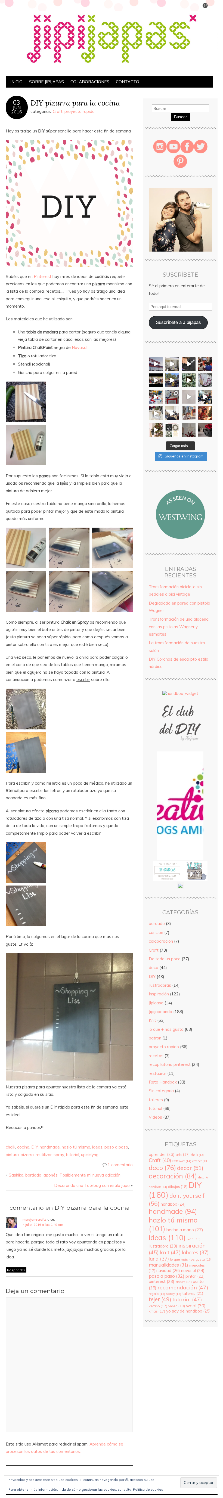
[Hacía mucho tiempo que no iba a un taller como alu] (156, 413)
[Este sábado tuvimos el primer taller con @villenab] (172, 380)
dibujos (177, 1186)
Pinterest (42, 276)
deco (153, 967)
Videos (155, 1117)
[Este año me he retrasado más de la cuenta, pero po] (156, 430)
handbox (173, 1204)
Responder (16, 1270)
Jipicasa (156, 1002)
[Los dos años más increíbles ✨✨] (189, 413)
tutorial (72, 1154)
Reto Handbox (163, 1082)
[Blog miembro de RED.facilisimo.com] (180, 887)
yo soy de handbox (188, 1311)
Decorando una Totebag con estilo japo (92, 1185)
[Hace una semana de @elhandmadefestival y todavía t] (189, 364)
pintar (195, 1276)
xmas (157, 1311)
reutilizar (44, 1154)
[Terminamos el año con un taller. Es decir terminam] (172, 413)
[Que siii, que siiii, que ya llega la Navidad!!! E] (189, 430)
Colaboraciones (89, 81)
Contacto (127, 81)
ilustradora (163, 1246)
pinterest (161, 1281)
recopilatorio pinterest (170, 1064)
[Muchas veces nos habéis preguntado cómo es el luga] (189, 397)
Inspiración (159, 993)
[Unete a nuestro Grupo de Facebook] (180, 748)
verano (158, 1306)
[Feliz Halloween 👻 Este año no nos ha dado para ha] (205, 430)
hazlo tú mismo (76, 1147)
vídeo (176, 1306)
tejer (160, 1299)
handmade (50, 1147)
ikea (193, 1239)
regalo (157, 1294)
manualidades (168, 1265)
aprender (162, 1154)
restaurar (157, 1073)
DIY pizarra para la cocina (75, 102)
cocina (23, 1147)
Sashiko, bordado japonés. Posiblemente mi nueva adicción (64, 1175)
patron (155, 1038)
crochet (199, 1161)
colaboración (161, 941)
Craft (58, 111)
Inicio (16, 81)
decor (190, 1167)
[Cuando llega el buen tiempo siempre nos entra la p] (172, 364)
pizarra (27, 1154)
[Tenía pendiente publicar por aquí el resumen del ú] (156, 380)
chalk (10, 1147)
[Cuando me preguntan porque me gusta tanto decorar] (189, 380)
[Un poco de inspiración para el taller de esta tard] (172, 397)
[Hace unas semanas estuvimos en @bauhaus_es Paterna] (156, 364)
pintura (12, 1154)
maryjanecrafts (35, 1219)
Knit (152, 1020)
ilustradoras (160, 985)
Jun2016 (16, 109)
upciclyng (89, 1154)
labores (195, 1252)
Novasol (80, 347)
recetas (156, 1055)
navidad (168, 1270)
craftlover (181, 1161)
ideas (97, 1147)
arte (183, 1154)
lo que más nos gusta (191, 1259)
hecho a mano (184, 1229)
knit (170, 1252)
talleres (156, 1099)
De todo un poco (165, 958)
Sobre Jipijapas (46, 81)
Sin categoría (161, 1090)
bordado (157, 923)
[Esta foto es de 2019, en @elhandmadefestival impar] (205, 364)
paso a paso (116, 1147)
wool (196, 1305)
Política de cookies (148, 1489)
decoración (173, 1176)
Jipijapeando (160, 1011)
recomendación (182, 1287)
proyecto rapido (79, 111)
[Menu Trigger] (205, 7)
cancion (156, 932)
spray (59, 1154)
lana (159, 1259)
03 (16, 102)
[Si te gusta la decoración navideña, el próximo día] (172, 430)
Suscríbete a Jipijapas (178, 322)
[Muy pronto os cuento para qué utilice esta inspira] (205, 380)
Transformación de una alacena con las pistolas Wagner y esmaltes (179, 627)
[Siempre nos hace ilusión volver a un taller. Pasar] (205, 397)
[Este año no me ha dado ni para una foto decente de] (205, 413)
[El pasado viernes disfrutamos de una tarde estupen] (156, 397)
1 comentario (120, 1164)
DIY (34, 1147)
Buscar (180, 116)
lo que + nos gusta (166, 1029)
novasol (193, 1270)
